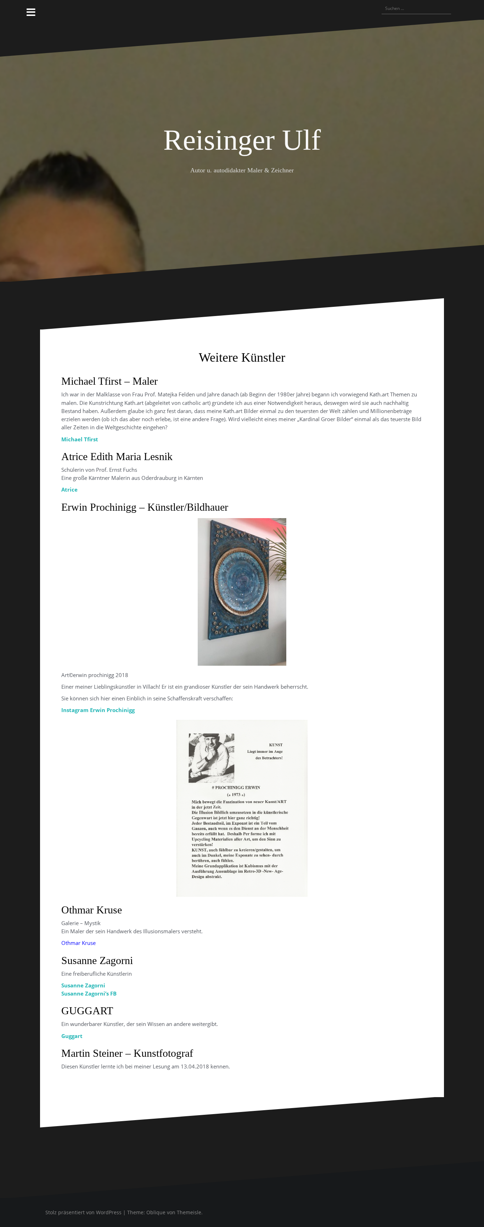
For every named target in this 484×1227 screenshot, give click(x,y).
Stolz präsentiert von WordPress (83, 1212)
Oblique (155, 1212)
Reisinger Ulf (242, 140)
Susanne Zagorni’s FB (89, 993)
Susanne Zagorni (83, 985)
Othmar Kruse (78, 942)
